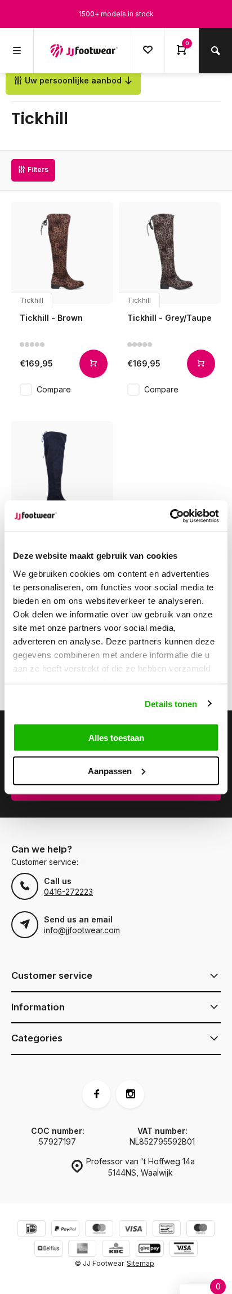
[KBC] (116, 1250)
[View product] (93, 364)
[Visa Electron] (183, 1250)
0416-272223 (68, 891)
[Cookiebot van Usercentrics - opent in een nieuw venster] (170, 516)
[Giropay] (150, 1250)
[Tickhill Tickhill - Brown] (62, 253)
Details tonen (171, 703)
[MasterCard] (99, 1230)
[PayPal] (65, 1230)
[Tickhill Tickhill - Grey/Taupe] (170, 253)
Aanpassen (110, 770)
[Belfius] (48, 1250)
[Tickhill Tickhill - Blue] (62, 472)
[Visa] (133, 1230)
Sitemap (140, 1263)
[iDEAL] (31, 1230)
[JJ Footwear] (84, 51)
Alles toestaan (116, 738)
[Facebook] (96, 1094)
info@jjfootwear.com (82, 930)
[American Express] (82, 1250)
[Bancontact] (167, 1230)
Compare (54, 389)
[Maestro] (200, 1230)
